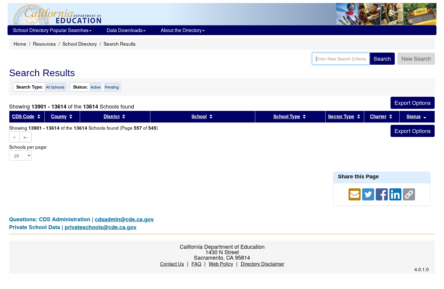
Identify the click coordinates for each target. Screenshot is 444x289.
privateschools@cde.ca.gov (101, 227)
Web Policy (221, 263)
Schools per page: (28, 147)
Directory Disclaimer (262, 263)
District (112, 116)
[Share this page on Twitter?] (369, 193)
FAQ (196, 263)
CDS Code (23, 116)
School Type (286, 116)
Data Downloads (125, 30)
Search (382, 58)
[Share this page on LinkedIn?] (396, 193)
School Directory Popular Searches (50, 30)
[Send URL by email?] (355, 193)
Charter (378, 116)
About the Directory (181, 30)
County (59, 116)
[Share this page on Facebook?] (382, 193)
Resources (44, 43)
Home (20, 43)
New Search (416, 58)
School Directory (80, 43)
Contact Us (172, 263)
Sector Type (341, 116)
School (199, 116)
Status (414, 116)
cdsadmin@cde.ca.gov (124, 219)
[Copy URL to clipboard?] (409, 193)
